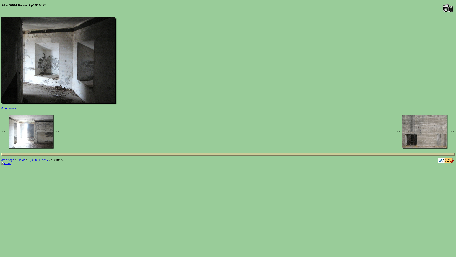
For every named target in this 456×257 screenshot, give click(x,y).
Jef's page (7, 160)
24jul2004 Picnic (38, 160)
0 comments (9, 108)
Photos (20, 160)
